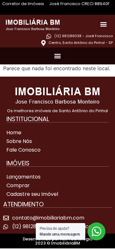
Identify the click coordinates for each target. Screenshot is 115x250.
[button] (103, 24)
